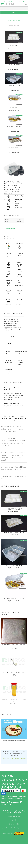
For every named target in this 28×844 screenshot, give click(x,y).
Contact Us (6, 811)
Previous (5, 167)
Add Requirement (11, 228)
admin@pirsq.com (10, 1)
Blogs (23, 811)
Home (9, 20)
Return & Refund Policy (14, 812)
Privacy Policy (16, 811)
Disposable (16, 20)
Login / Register (22, 1)
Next (23, 167)
